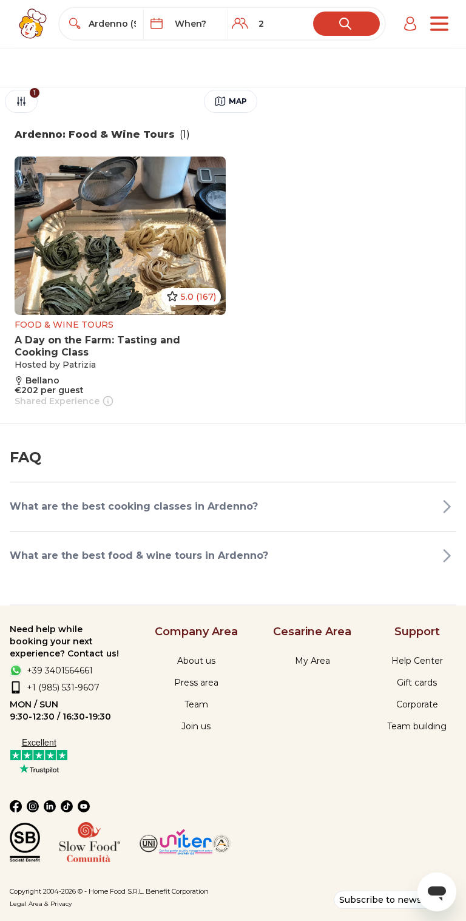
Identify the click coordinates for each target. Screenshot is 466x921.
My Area (312, 660)
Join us (196, 726)
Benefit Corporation (177, 891)
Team (196, 704)
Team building (417, 726)
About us (196, 660)
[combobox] (112, 24)
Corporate (417, 704)
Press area (196, 682)
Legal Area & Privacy (41, 904)
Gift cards (417, 682)
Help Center (417, 660)
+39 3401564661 (60, 670)
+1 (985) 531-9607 (63, 687)
